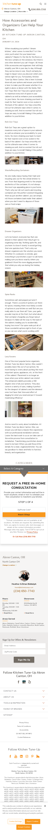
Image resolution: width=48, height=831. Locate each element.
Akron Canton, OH (12, 9)
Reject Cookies (33, 821)
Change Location (10, 12)
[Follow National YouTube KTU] (15, 756)
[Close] (45, 806)
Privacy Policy (32, 532)
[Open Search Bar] (41, 4)
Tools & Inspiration (14, 703)
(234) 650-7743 (24, 591)
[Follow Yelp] (29, 682)
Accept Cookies (24, 827)
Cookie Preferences (24, 737)
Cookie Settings (15, 821)
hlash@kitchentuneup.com (24, 587)
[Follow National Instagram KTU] (26, 756)
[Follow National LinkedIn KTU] (21, 756)
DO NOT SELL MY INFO (24, 734)
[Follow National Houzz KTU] (37, 756)
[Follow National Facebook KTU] (10, 756)
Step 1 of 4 (25, 502)
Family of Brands (12, 709)
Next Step (24, 514)
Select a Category (14, 468)
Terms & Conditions (24, 726)
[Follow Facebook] (18, 682)
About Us (8, 697)
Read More (8, 613)
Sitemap (7, 715)
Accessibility (24, 730)
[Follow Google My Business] (24, 682)
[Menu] (45, 4)
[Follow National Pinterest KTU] (32, 756)
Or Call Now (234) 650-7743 (24, 537)
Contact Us (9, 691)
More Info (22, 12)
